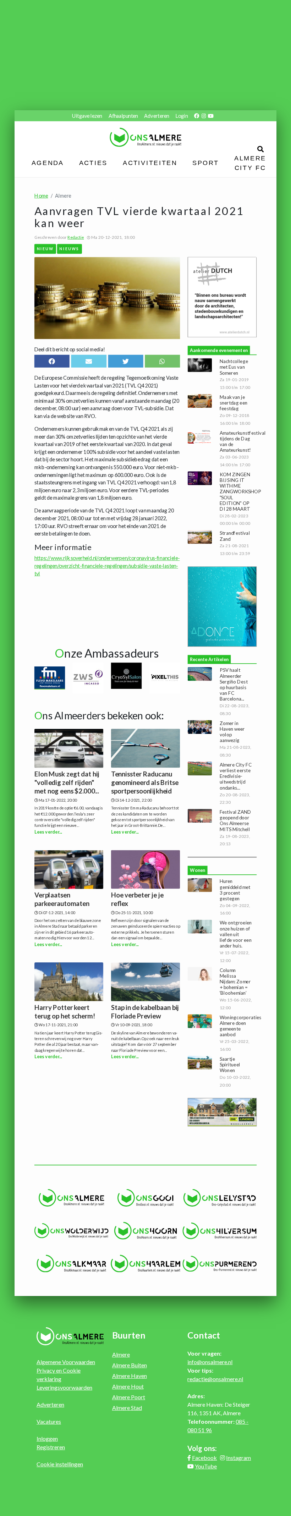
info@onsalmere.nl (209, 1361)
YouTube (206, 1466)
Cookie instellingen (60, 1464)
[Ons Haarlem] (146, 1264)
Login (182, 116)
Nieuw (45, 248)
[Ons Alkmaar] (71, 1264)
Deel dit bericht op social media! (69, 349)
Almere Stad (127, 1407)
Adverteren (156, 116)
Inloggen (47, 1438)
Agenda (48, 162)
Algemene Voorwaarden (66, 1361)
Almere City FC (250, 162)
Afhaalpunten (123, 116)
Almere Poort (128, 1397)
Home (41, 196)
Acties (93, 162)
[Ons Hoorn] (146, 1231)
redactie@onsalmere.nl (215, 1378)
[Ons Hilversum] (219, 1231)
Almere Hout (128, 1386)
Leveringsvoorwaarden (64, 1387)
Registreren (51, 1447)
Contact (203, 1335)
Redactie (75, 237)
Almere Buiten (129, 1365)
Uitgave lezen (87, 116)
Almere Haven (129, 1375)
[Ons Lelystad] (219, 1198)
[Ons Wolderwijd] (71, 1230)
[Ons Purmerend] (219, 1263)
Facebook (204, 1457)
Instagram (238, 1457)
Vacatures (49, 1421)
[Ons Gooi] (146, 1198)
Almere (121, 1354)
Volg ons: (202, 1448)
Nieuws (69, 248)
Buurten (129, 1335)
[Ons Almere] (71, 1198)
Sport (205, 162)
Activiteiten (150, 162)
